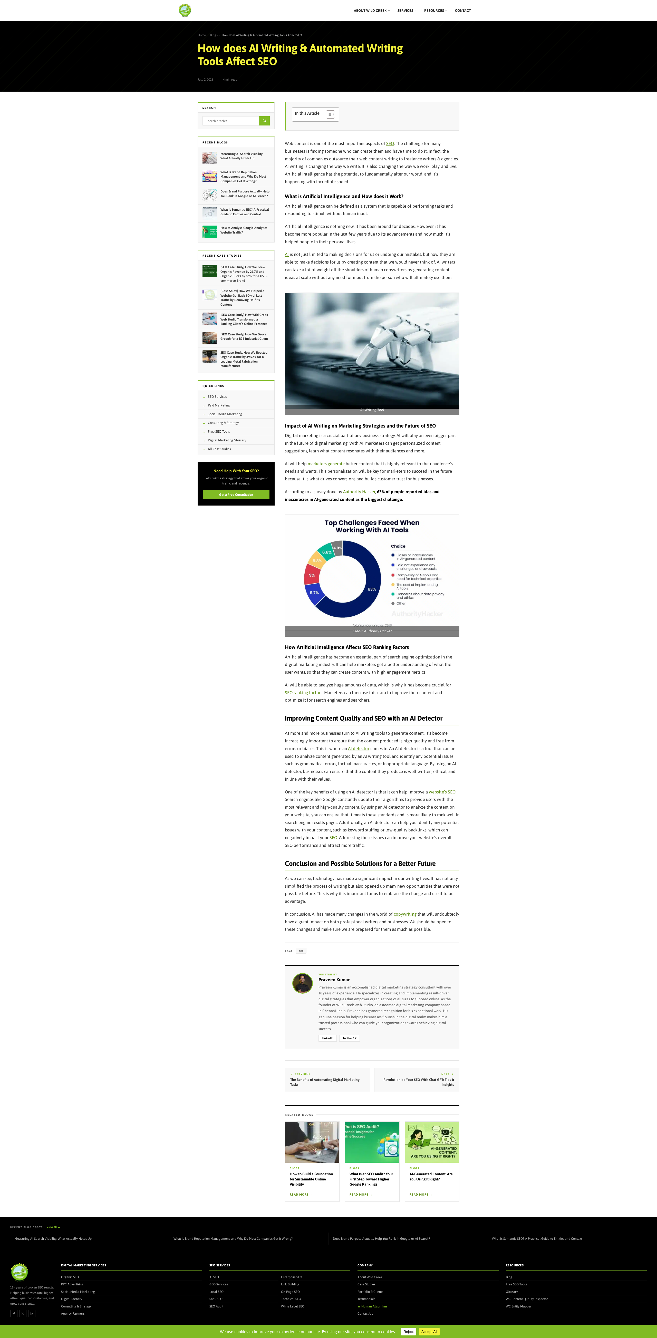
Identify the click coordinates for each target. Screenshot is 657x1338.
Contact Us (365, 1313)
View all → (53, 1226)
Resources (434, 10)
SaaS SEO (216, 1299)
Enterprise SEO (291, 1277)
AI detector (358, 748)
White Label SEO (292, 1306)
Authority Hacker (359, 491)
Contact (463, 10)
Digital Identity (71, 1299)
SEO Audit (216, 1306)
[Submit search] (264, 120)
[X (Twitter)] (22, 1313)
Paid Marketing (219, 405)
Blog (509, 1277)
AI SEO (214, 1277)
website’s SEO (442, 791)
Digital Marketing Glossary (227, 440)
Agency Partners (72, 1313)
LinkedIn (327, 1038)
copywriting (405, 914)
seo (301, 950)
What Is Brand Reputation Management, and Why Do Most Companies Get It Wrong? (233, 1238)
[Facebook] (13, 1313)
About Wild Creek (370, 10)
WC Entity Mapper (519, 1306)
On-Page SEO (290, 1291)
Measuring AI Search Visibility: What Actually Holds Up (53, 1238)
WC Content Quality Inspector (527, 1299)
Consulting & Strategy (223, 423)
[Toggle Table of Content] (328, 114)
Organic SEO (70, 1277)
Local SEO (216, 1291)
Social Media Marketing (225, 414)
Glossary (512, 1291)
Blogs (214, 35)
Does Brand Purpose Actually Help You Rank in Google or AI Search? (381, 1238)
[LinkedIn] (31, 1313)
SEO (390, 143)
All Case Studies (219, 449)
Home (202, 35)
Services (405, 10)
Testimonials (366, 1299)
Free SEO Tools (219, 431)
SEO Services (217, 397)
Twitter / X (349, 1038)
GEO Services (218, 1284)
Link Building (290, 1284)
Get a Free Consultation (236, 495)
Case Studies (366, 1284)
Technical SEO (291, 1299)
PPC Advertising (72, 1284)
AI (287, 254)
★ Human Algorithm (372, 1306)
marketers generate (326, 463)
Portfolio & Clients (370, 1291)
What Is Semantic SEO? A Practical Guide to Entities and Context (537, 1238)
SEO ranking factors (303, 692)
